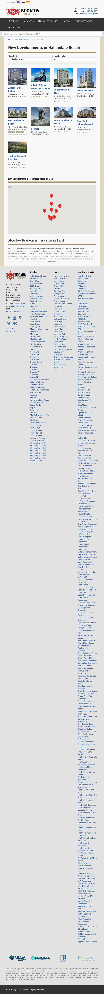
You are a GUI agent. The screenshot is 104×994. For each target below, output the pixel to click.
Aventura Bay (59, 291)
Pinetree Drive (59, 344)
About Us (10, 328)
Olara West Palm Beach (87, 602)
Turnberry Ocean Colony (39, 440)
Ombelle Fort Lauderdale (87, 605)
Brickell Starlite (84, 392)
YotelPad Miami (36, 461)
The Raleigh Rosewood (87, 805)
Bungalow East (84, 395)
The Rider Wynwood (86, 818)
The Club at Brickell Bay (39, 415)
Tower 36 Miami (84, 863)
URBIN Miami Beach (85, 886)
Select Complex (59, 56)
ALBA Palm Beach (85, 324)
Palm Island (58, 342)
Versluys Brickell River (86, 896)
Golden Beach (59, 281)
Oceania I (34, 365)
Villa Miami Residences (87, 911)
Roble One (82, 673)
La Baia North (83, 534)
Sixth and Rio (83, 721)
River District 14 (84, 671)
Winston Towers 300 (38, 448)
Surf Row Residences (86, 744)
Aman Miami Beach (85, 344)
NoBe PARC (82, 577)
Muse (32, 349)
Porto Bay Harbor (84, 656)
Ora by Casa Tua (84, 628)
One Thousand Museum (39, 380)
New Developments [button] (49, 21)
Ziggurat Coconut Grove (87, 942)
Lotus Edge (58, 329)
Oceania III (34, 370)
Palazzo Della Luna (37, 387)
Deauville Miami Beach (87, 430)
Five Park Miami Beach (87, 463)
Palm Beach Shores (38, 276)
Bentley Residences (85, 380)
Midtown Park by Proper (87, 557)
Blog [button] (68, 21)
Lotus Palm (58, 332)
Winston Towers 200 (38, 446)
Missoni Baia (35, 337)
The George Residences (63, 357)
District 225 (82, 438)
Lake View (58, 324)
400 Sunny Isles (36, 284)
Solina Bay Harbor (85, 729)
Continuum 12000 (85, 423)
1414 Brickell (83, 306)
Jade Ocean (35, 324)
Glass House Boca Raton (87, 491)
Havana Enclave (84, 504)
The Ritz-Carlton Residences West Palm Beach (87, 822)
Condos (33, 272)
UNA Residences (84, 881)
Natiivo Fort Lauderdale (87, 572)
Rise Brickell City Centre (39, 400)
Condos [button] (14, 21)
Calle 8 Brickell (83, 397)
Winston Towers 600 (38, 456)
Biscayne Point (60, 294)
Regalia (33, 397)
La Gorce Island (60, 319)
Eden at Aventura (85, 451)
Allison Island (59, 284)
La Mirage (58, 321)
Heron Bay (58, 306)
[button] (51, 210)
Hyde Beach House (37, 314)
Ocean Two (34, 354)
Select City (13, 56)
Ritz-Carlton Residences (87, 661)
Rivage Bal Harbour (85, 668)
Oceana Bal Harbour (38, 362)
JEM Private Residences (87, 524)
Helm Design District (86, 506)
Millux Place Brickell (85, 562)
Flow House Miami (85, 466)
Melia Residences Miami (87, 552)
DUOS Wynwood (84, 428)
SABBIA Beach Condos (39, 402)
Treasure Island (60, 365)
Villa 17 (57, 370)
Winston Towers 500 (38, 453)
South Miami (35, 281)
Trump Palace (35, 425)
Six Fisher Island (84, 719)
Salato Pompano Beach (87, 691)
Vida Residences (84, 906)
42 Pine (81, 284)
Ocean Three (35, 357)
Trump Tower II (36, 433)
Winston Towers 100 (38, 443)
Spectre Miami (83, 737)
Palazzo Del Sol (36, 385)
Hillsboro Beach (36, 278)
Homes (57, 272)
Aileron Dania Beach (86, 337)
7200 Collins (82, 319)
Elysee (80, 453)
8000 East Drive (84, 321)
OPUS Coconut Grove (86, 587)
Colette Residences (85, 420)
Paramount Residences (39, 390)
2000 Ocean (35, 286)
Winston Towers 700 (38, 458)
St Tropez (34, 410)
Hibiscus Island (60, 309)
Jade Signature (36, 327)
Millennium (34, 334)
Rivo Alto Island (60, 347)
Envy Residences (84, 456)
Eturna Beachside (85, 458)
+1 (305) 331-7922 (91, 11)
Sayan (32, 408)
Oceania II (34, 367)
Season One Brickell (86, 694)
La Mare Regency (85, 537)
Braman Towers (84, 390)
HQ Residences (84, 499)
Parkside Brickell (84, 646)
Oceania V (34, 375)
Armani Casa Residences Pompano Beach (86, 356)
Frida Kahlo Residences (87, 484)
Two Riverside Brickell (86, 878)
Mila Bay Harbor (84, 559)
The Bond (34, 413)
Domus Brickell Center (86, 440)
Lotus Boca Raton (61, 327)
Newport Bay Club (61, 337)
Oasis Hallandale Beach (87, 590)
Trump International (38, 423)
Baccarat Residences (86, 372)
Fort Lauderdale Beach (63, 304)
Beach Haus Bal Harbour (87, 377)
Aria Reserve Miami (85, 352)
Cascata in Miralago (62, 299)
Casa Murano (83, 405)
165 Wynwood (83, 289)
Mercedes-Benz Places (87, 554)
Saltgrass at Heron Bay (63, 349)
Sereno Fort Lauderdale (87, 701)
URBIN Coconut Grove (86, 883)
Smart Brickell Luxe (85, 724)
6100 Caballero (84, 316)
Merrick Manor (36, 332)
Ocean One (34, 352)
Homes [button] (29, 21)
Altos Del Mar (59, 286)
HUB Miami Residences (87, 501)
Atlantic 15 (58, 289)
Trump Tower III (36, 435)
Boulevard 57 (83, 387)
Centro (33, 304)
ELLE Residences (84, 448)
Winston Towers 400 (38, 451)
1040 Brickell (83, 304)
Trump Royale (35, 428)
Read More (52, 261)
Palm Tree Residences (87, 640)
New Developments (86, 272)
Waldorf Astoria (84, 932)
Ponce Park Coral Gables (87, 653)
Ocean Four (34, 359)
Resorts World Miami (86, 658)
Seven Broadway (84, 704)
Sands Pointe (35, 405)
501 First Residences (86, 291)
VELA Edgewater (84, 889)
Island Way (58, 314)
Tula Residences (84, 866)
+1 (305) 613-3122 (91, 9)
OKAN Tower (83, 585)
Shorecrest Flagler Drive (87, 716)
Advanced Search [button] (85, 21)
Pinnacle (33, 395)
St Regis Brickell (84, 739)
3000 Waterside (84, 309)
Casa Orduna (59, 296)
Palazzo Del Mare (37, 382)
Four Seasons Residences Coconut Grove (86, 478)
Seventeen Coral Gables (87, 711)
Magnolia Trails (60, 334)
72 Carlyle (82, 286)
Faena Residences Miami (88, 461)
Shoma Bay (82, 714)
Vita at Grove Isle (84, 919)
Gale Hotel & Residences (39, 311)
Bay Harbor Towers (85, 375)
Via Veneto (58, 367)
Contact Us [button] (16, 28)
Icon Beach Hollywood (86, 516)
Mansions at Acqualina (39, 329)
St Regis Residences (86, 742)
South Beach (59, 352)
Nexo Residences (84, 575)
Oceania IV (34, 372)
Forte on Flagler (84, 468)
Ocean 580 (82, 592)
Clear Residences (85, 418)
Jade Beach (35, 321)
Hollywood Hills (60, 311)
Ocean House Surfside (87, 595)
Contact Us (10, 331)
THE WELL (82, 747)
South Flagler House (86, 734)
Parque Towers (36, 392)
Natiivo (80, 570)
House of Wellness (85, 514)
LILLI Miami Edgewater (87, 532)
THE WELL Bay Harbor (86, 749)
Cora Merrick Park (85, 425)
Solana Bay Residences (87, 727)
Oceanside (34, 377)
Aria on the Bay (36, 289)
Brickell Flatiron (36, 301)
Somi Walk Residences (87, 732)
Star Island (58, 354)
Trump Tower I (36, 430)
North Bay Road (60, 339)
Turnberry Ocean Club (39, 438)
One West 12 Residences (88, 623)
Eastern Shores (60, 301)
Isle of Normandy (60, 316)
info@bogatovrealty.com (89, 14)
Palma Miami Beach (86, 643)
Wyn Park (81, 939)
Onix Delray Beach (85, 625)
